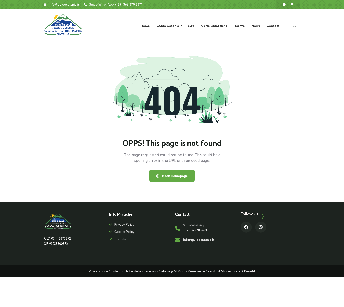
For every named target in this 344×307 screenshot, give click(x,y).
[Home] (63, 24)
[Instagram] (292, 4)
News (256, 26)
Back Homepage (174, 176)
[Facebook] (284, 4)
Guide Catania (167, 26)
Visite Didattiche (214, 26)
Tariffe (239, 26)
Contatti (273, 26)
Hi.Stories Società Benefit (236, 271)
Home (145, 26)
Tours (190, 26)
